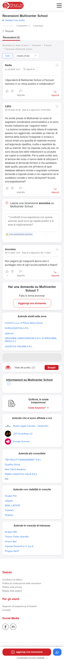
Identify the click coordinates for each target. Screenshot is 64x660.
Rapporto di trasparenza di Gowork (19, 606)
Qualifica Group (12, 464)
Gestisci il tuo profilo (15, 20)
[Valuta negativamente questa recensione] (12, 93)
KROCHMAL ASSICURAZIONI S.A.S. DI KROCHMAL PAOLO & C (31, 340)
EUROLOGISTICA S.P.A (16, 328)
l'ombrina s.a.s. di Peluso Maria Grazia (24, 322)
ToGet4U (9, 510)
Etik (6, 478)
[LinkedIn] (13, 626)
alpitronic (9, 333)
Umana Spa (10, 541)
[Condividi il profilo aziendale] (58, 357)
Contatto (6, 609)
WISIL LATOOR (12, 505)
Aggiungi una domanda (32, 303)
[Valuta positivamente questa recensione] (7, 93)
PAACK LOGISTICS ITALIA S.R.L (21, 474)
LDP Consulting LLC (23, 433)
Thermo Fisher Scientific (17, 536)
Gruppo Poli (10, 495)
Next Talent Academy (15, 469)
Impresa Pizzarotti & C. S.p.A (19, 546)
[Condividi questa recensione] (57, 65)
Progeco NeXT (12, 551)
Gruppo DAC (11, 531)
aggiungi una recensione (29, 651)
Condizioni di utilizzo (12, 579)
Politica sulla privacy (12, 586)
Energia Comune (21, 441)
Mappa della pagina (12, 590)
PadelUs (9, 515)
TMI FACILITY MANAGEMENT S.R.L (23, 459)
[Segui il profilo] (57, 652)
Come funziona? (37, 407)
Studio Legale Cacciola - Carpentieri (30, 425)
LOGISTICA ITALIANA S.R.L (18, 346)
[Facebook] (5, 626)
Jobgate (9, 500)
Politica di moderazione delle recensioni (21, 583)
